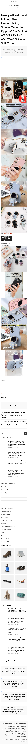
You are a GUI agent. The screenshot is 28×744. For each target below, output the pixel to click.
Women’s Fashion (21, 736)
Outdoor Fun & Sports (6, 520)
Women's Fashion (5, 538)
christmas (3, 499)
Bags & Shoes (4, 486)
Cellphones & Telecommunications (17, 393)
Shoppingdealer (14, 5)
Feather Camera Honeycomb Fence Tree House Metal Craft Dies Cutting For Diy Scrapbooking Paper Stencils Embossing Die (13, 423)
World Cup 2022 (5, 542)
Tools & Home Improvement (8, 526)
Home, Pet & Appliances (7, 508)
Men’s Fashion (9, 731)
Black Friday (4, 493)
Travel (2, 532)
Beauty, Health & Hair (6, 489)
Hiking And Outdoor (6, 505)
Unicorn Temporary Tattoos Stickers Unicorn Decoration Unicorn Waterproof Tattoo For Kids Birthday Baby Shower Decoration (17, 640)
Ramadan (3, 523)
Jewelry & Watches (6, 511)
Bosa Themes (23, 741)
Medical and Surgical (6, 514)
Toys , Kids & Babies (6, 529)
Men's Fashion (4, 517)
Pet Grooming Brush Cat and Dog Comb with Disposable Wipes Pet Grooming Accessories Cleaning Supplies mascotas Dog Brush (17, 443)
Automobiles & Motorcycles (8, 483)
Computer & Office (6, 502)
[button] (7, 554)
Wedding (3, 535)
